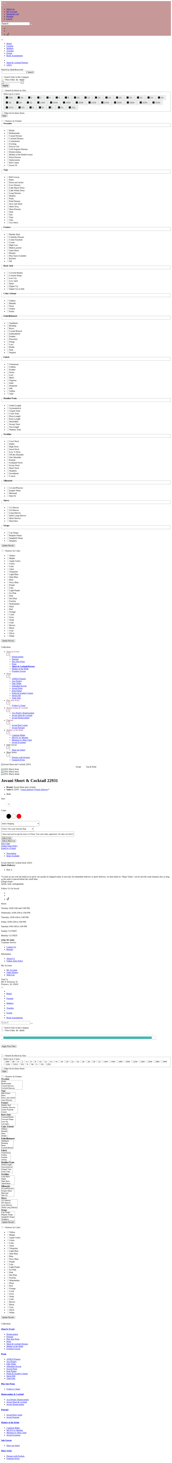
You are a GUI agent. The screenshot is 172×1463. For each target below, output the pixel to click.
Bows (11, 328)
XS (22, 107)
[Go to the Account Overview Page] (2, 5)
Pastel (11, 311)
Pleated (12, 253)
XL (62, 107)
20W (80, 102)
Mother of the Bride (20, 669)
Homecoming (15, 152)
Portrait (12, 460)
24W (106, 102)
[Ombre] (4, 1136)
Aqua (11, 569)
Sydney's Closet (18, 705)
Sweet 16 (13, 165)
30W (144, 102)
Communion (14, 141)
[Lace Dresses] (8, 1100)
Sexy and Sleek (15, 204)
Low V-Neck (14, 452)
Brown (12, 625)
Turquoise (13, 572)
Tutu (11, 220)
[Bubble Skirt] (9, 1105)
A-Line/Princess (16, 488)
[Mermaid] (7, 1193)
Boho (11, 180)
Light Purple (14, 590)
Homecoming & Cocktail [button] (12, 1394)
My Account (11, 11)
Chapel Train (14, 411)
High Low (13, 245)
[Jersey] (6, 1160)
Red (11, 609)
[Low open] (8, 1124)
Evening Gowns (19, 671)
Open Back (14, 250)
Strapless (13, 471)
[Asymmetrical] (7, 1167)
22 (141, 97)
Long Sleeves (15, 513)
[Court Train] (7, 1172)
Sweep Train (14, 424)
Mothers (9, 1003)
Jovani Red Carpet (20, 725)
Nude (11, 620)
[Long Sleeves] (9, 1205)
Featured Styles (18, 760)
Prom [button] (3, 1354)
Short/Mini (13, 421)
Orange (12, 612)
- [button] (8, 755)
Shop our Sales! (18, 750)
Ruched (12, 258)
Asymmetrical (15, 408)
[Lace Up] (8, 1122)
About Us (10, 958)
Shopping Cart (12, 14)
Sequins (12, 352)
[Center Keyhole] (9, 1110)
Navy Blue (14, 582)
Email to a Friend (8, 848)
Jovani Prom (17, 688)
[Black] (8, 816)
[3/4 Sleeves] (9, 1203)
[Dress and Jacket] (8, 1098)
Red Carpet (14, 162)
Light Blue (13, 574)
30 (20, 102)
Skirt (11, 212)
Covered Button (16, 273)
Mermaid (13, 493)
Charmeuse (14, 364)
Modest (12, 196)
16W (55, 102)
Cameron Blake (18, 735)
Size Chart (5, 843)
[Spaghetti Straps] (8, 1217)
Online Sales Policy (9, 846)
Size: (3, 799)
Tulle (11, 394)
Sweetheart (14, 473)
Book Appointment (14, 1018)
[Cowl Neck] (8, 1177)
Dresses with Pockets (21, 757)
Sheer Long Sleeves (17, 515)
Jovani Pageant (18, 728)
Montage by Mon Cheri (22, 740)
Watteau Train (15, 429)
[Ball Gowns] (8, 1093)
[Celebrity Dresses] (9, 1107)
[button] (9, 43)
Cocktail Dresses (16, 138)
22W (93, 102)
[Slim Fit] (7, 1195)
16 (109, 97)
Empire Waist (15, 490)
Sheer (11, 283)
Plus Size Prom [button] (8, 1384)
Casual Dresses (15, 136)
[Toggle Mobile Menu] (2, 987)
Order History (12, 972)
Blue (11, 580)
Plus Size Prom (18, 661)
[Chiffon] (6, 1155)
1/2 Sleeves (14, 507)
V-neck (12, 476)
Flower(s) (13, 339)
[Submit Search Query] (32, 1023)
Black (11, 628)
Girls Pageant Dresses (18, 149)
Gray (11, 630)
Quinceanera (14, 160)
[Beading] (7, 1143)
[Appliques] (7, 1141)
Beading (12, 326)
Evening (12, 144)
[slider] (154, 1037)
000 (11, 97)
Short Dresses (15, 209)
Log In (9, 19)
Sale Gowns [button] (11, 745)
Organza (12, 380)
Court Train (14, 413)
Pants (11, 198)
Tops (11, 217)
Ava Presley (17, 681)
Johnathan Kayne (19, 686)
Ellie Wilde (16, 683)
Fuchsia (12, 601)
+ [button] (8, 654)
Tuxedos (10, 1008)
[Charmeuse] (6, 1153)
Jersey (11, 372)
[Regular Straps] (8, 1215)
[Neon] (4, 1134)
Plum (11, 606)
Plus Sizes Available (17, 256)
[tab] (88, 661)
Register (9, 16)
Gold (11, 622)
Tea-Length (14, 427)
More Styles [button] (11, 752)
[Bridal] (11, 1081)
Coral (11, 614)
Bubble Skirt (14, 234)
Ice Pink (12, 593)
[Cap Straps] (8, 1212)
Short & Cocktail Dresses (23, 666)
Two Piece (13, 222)
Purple (12, 585)
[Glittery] (4, 1129)
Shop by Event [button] (8, 1329)
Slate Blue (13, 577)
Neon (11, 306)
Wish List (10, 9)
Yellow (12, 555)
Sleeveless (13, 521)
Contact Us (11, 947)
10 (78, 97)
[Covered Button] (8, 1117)
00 (21, 97)
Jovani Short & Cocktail (22, 715)
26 (162, 97)
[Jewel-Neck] (8, 1183)
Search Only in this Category (16, 77)
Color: (3, 810)
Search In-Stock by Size (16, 90)
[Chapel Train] (7, 1169)
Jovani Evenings (19, 742)
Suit (10, 214)
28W (132, 102)
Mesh (11, 378)
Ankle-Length (15, 405)
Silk (10, 388)
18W (68, 102)
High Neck (14, 446)
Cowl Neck (14, 441)
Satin (11, 383)
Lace (11, 344)
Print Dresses (14, 201)
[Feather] (6, 1157)
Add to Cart (6, 838)
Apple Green (14, 561)
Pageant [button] (4, 1410)
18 (120, 97)
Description (11, 853)
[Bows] (7, 1145)
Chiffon (12, 367)
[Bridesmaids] (11, 1084)
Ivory (11, 617)
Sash (11, 350)
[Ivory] (14, 816)
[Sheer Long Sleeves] (9, 1207)
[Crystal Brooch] (7, 1148)
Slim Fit (12, 496)
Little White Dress (17, 190)
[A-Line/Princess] (7, 1189)
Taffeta (12, 391)
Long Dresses (15, 193)
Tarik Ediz (16, 698)
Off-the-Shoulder (16, 455)
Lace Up (13, 278)
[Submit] (31, 24)
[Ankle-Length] (7, 1165)
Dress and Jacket (16, 182)
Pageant (15, 659)
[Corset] (9, 1112)
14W (42, 102)
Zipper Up (13, 286)
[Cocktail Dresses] (11, 1088)
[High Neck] (8, 1181)
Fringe (12, 342)
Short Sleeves (15, 518)
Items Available (12, 856)
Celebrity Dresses (16, 237)
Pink (11, 596)
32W (157, 102)
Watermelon (14, 604)
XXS (11, 107)
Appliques (13, 323)
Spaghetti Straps (16, 538)
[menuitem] (88, 9)
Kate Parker (17, 691)
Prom (14, 664)
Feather (12, 336)
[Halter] (8, 1179)
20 (130, 97)
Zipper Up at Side (16, 289)
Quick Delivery (41, 789)
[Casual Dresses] (11, 1086)
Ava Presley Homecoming (23, 713)
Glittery (12, 301)
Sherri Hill (16, 695)
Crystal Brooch (15, 331)
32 (31, 102)
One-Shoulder (15, 457)
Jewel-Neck (14, 449)
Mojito (12, 558)
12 (88, 97)
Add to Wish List (8, 841)
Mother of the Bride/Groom (21, 154)
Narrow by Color (13, 551)
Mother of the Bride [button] (10, 1422)
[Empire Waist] (7, 1191)
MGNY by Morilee (20, 737)
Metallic (12, 303)
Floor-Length (14, 416)
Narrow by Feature (14, 121)
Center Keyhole (16, 240)
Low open (13, 281)
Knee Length (14, 419)
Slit (10, 261)
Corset (12, 242)
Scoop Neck (14, 465)
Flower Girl (14, 146)
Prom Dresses (15, 157)
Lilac (11, 588)
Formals (9, 998)
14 (99, 97)
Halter (11, 444)
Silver (11, 633)
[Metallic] (4, 1131)
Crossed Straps (15, 275)
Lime (11, 566)
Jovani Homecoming (20, 718)
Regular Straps (15, 535)
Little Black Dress (16, 188)
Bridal (11, 130)
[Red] (19, 816)
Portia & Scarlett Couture (22, 693)
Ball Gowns (14, 177)
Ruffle (12, 347)
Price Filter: (10, 80)
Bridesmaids (14, 133)
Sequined (13, 386)
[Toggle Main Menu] (2, 39)
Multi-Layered (15, 248)
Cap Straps (13, 533)
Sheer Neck (14, 468)
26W (119, 102)
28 (10, 102)
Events (9, 1013)
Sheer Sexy (14, 206)
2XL (73, 107)
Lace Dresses (14, 185)
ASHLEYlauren (19, 679)
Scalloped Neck (16, 463)
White (11, 636)
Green (12, 564)
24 (151, 97)
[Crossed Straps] (8, 1119)
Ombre (12, 309)
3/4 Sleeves (14, 510)
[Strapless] (8, 1219)
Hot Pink (13, 598)
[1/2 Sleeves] (9, 1200)
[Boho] (8, 1096)
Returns (9, 949)
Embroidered (14, 334)
